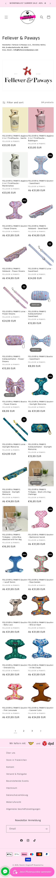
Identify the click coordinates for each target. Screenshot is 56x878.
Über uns (10, 752)
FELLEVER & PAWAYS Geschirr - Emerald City (15, 666)
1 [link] (15, 731)
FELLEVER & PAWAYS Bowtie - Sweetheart (40, 357)
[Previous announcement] (5, 3)
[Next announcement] (50, 3)
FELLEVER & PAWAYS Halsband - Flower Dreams (13, 270)
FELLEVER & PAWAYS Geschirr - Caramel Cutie (41, 709)
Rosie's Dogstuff (26, 865)
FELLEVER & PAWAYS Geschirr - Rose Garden (41, 581)
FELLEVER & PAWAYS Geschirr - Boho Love (15, 623)
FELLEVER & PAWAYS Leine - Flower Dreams (14, 312)
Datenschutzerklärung (17, 795)
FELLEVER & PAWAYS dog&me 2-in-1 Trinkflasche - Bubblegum (41, 138)
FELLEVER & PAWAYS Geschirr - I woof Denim (15, 581)
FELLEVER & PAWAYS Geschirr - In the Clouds (41, 666)
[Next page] (40, 730)
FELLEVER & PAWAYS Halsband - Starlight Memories (11, 492)
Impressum (11, 788)
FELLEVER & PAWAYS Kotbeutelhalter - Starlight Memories (40, 446)
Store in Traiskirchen (16, 760)
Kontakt (10, 767)
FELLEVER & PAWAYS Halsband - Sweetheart (38, 227)
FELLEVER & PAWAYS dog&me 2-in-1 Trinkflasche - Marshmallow (15, 183)
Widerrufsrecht (13, 802)
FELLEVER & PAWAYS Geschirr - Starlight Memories (41, 403)
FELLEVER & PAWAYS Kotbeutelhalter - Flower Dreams (13, 359)
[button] (6, 17)
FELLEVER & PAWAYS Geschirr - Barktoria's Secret (41, 536)
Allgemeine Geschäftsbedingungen (23, 809)
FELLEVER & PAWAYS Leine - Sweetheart (40, 270)
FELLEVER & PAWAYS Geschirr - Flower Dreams (15, 227)
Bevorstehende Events (17, 781)
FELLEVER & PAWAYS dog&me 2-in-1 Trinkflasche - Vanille (15, 137)
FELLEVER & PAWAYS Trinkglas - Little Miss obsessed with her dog (12, 537)
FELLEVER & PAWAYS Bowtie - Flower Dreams (14, 403)
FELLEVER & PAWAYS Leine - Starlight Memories (14, 445)
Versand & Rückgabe (16, 774)
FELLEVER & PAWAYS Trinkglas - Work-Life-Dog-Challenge (40, 492)
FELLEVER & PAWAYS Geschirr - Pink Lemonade (15, 709)
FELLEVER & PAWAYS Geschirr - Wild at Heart (41, 623)
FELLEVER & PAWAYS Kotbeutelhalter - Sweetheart (37, 314)
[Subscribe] (46, 829)
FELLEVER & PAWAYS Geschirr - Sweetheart (41, 182)
